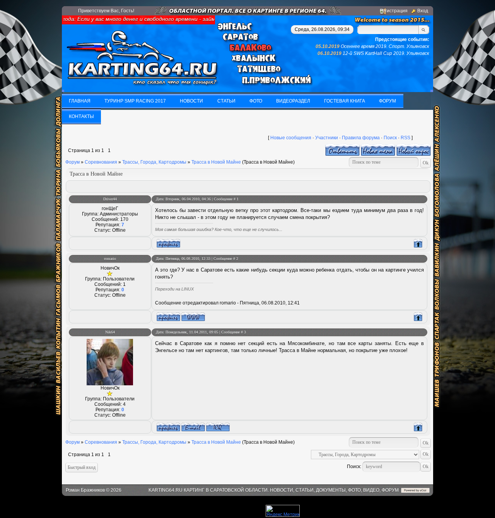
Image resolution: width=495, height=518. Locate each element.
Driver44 (110, 199)
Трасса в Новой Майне (216, 162)
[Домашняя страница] (193, 317)
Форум (72, 162)
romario (110, 258)
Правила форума (361, 137)
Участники (326, 137)
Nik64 (110, 332)
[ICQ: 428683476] (218, 427)
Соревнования (101, 162)
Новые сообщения (290, 137)
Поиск (390, 137)
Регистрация (394, 11)
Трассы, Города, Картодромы (154, 162)
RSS (405, 137)
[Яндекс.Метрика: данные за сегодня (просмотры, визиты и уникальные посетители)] (283, 511)
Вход (422, 11)
